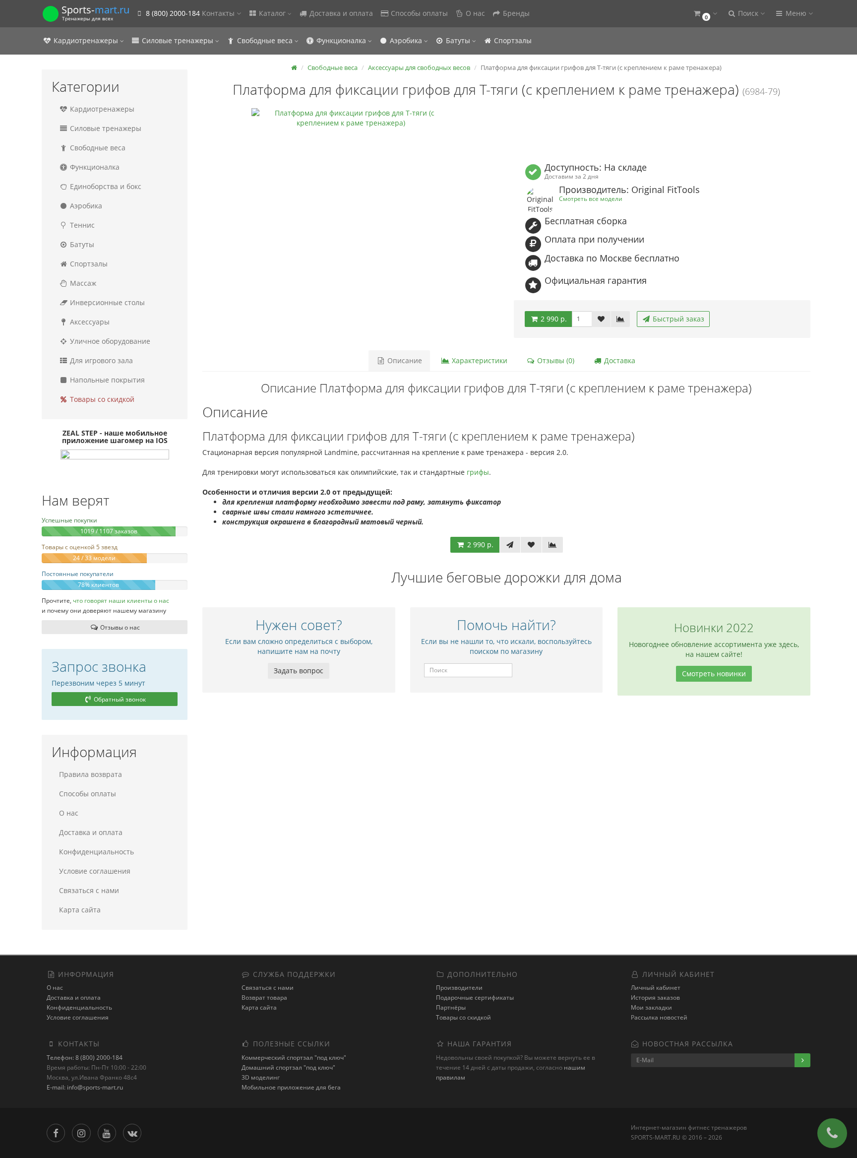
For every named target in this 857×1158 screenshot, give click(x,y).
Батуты (458, 40)
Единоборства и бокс (104, 186)
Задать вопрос (298, 670)
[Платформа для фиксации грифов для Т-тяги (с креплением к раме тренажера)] (350, 207)
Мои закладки (651, 1007)
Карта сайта (80, 909)
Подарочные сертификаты (475, 997)
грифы (478, 472)
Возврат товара (264, 997)
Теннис (81, 225)
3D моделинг (261, 1077)
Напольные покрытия (106, 380)
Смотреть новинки (714, 673)
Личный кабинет (655, 987)
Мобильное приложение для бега (291, 1087)
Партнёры (451, 1007)
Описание (403, 360)
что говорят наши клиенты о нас (121, 600)
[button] (704, 13)
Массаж (82, 283)
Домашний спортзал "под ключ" (288, 1067)
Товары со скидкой (101, 399)
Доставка (618, 360)
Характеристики (478, 360)
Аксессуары (89, 321)
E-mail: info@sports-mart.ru (85, 1087)
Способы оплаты (418, 13)
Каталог (272, 13)
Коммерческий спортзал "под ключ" (294, 1057)
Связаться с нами (89, 890)
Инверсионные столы (106, 302)
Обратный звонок (119, 699)
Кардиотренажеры (86, 40)
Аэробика (406, 40)
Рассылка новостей (659, 1017)
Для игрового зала (100, 360)
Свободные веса (265, 40)
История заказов (655, 997)
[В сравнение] (620, 319)
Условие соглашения (94, 871)
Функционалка (341, 40)
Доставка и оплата (340, 13)
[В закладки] (601, 319)
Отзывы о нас (119, 627)
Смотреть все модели (590, 198)
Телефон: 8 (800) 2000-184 (84, 1057)
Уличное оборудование (109, 341)
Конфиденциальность (96, 851)
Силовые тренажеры (177, 40)
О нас (474, 13)
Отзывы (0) (554, 360)
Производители (459, 987)
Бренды (515, 13)
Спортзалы (512, 40)
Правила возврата (90, 774)
